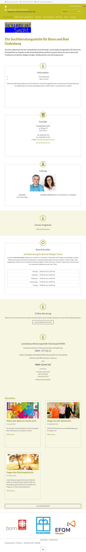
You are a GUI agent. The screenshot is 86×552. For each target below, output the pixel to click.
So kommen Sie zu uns (43, 143)
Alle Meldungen (43, 506)
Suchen (79, 11)
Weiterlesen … (11, 434)
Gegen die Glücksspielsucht (20, 472)
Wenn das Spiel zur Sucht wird (21, 420)
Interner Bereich (75, 6)
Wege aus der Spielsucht (59, 420)
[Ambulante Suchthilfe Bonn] (84, 6)
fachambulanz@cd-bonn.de (45, 139)
